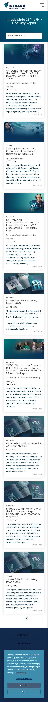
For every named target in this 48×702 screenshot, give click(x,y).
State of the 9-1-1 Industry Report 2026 (21, 302)
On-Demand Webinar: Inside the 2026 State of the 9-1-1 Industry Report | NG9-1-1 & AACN (23, 74)
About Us (23, 643)
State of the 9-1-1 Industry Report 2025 (21, 581)
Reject (24, 692)
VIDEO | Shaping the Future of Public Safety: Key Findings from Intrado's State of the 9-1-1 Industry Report (24, 369)
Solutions (22, 635)
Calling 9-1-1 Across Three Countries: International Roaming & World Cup (21, 151)
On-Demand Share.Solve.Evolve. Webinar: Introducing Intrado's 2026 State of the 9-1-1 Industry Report (23, 225)
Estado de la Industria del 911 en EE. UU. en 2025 (23, 445)
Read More (37, 114)
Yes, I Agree (24, 685)
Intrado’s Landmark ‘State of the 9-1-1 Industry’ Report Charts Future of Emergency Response (23, 512)
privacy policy (21, 673)
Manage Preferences (24, 679)
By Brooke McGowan (15, 158)
